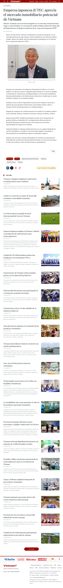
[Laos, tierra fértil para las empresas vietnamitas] (50, 368)
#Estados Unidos (11, 162)
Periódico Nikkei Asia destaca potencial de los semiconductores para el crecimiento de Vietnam (20, 461)
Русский (54, 1)
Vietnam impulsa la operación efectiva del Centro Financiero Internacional (19, 498)
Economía (7, 6)
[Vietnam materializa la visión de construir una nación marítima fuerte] (50, 348)
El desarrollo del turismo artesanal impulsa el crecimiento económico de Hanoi (20, 291)
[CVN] (20, 559)
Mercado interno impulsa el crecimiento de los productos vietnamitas (21, 327)
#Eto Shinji (9, 158)
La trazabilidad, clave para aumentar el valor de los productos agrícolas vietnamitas (21, 403)
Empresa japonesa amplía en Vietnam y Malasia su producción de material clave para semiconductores (21, 233)
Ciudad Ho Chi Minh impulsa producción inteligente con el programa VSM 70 (19, 256)
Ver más (9, 175)
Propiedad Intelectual (36, 565)
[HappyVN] (53, 559)
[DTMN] (31, 559)
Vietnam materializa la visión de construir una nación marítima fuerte (20, 345)
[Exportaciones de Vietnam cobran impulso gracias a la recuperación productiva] (50, 278)
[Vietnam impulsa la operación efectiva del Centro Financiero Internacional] (50, 502)
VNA (36, 567)
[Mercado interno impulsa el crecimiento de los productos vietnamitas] (50, 331)
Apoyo (59, 565)
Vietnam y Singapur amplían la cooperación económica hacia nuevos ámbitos (19, 180)
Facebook (7, 168)
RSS (55, 565)
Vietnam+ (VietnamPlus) (15, 1)
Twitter (11, 168)
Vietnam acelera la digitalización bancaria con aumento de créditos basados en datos (20, 442)
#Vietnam (43, 158)
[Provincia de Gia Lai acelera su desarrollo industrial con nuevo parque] (50, 520)
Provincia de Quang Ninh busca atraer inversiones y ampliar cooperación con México (21, 423)
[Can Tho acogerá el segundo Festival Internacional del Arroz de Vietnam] (50, 218)
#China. (20, 162)
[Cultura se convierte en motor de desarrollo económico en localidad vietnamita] (50, 201)
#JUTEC (17, 158)
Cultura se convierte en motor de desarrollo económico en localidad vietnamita (20, 197)
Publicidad (53, 567)
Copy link (19, 168)
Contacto (59, 567)
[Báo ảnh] (42, 559)
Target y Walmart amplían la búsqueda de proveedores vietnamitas (19, 480)
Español (46, 1)
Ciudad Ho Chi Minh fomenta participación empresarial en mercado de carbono (19, 533)
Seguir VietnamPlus (42, 168)
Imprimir (15, 168)
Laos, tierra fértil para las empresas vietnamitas (16, 364)
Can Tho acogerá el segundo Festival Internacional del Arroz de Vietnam (17, 214)
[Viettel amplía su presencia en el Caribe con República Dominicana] (50, 386)
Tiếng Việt (31, 1)
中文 (50, 1)
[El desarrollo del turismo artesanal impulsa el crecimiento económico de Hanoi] (50, 295)
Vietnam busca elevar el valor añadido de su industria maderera (19, 309)
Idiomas (32, 567)
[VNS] (9, 559)
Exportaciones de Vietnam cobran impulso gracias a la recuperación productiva (19, 274)
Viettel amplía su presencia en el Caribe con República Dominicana (19, 382)
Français (41, 1)
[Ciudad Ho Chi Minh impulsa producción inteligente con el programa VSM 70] (50, 260)
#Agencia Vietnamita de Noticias (30, 158)
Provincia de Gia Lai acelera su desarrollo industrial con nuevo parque (19, 516)
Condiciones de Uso (48, 565)
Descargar (31, 549)
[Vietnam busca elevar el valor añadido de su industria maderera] (50, 313)
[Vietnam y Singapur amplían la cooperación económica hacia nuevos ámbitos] (50, 184)
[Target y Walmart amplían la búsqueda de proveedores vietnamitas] (50, 484)
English (36, 1)
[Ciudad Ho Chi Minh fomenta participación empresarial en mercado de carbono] (50, 537)
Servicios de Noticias (44, 567)
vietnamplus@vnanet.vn (40, 577)
